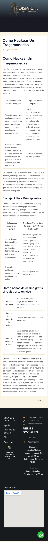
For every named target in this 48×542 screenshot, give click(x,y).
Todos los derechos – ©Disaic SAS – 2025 (9, 455)
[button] (24, 23)
